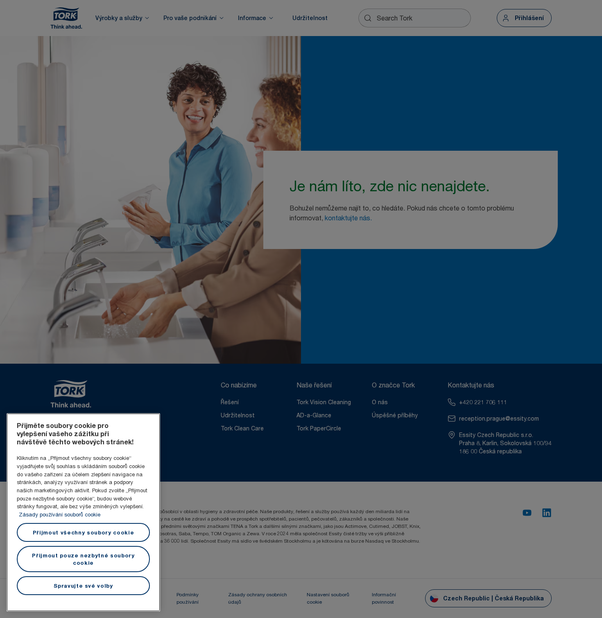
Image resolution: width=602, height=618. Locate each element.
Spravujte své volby (83, 585)
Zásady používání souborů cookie (59, 514)
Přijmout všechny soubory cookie (83, 532)
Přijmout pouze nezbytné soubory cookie (83, 559)
